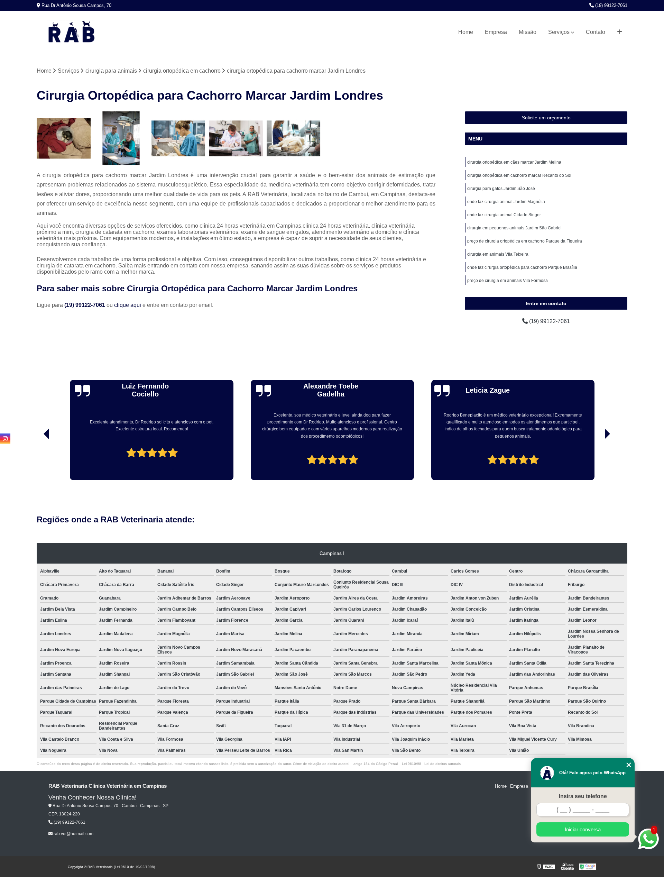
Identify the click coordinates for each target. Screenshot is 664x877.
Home (465, 32)
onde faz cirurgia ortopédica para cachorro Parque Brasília (522, 267)
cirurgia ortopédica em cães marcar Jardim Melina (514, 162)
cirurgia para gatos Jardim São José (501, 188)
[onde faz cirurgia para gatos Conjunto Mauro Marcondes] (64, 138)
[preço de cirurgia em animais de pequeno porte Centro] (178, 138)
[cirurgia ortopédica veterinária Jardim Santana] (294, 138)
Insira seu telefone (583, 796)
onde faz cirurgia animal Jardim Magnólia (506, 201)
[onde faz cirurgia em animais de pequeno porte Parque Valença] (121, 138)
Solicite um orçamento (546, 117)
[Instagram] (5, 438)
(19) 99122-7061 (610, 5)
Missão (527, 32)
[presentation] (37, 460)
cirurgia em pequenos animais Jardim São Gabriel (514, 228)
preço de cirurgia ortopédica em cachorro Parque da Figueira (524, 241)
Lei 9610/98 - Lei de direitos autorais (431, 764)
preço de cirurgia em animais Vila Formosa (507, 280)
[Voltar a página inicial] (71, 32)
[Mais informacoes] (619, 32)
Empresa (496, 32)
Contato (595, 32)
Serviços (559, 32)
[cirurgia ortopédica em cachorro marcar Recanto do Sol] (236, 138)
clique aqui (127, 305)
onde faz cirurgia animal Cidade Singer (504, 214)
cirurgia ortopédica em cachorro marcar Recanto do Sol (519, 175)
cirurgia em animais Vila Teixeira (497, 254)
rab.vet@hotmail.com (73, 833)
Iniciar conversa (583, 829)
